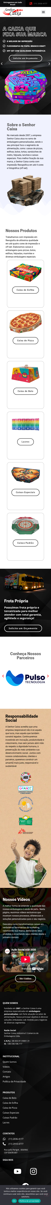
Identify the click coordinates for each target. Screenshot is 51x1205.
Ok (14, 1201)
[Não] (46, 1195)
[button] (43, 12)
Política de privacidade (29, 1201)
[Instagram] (33, 1171)
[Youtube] (17, 1171)
